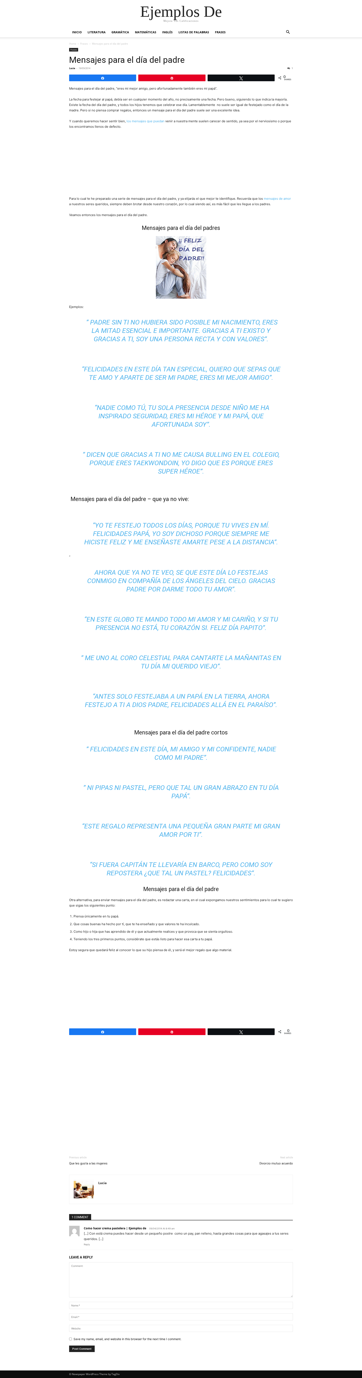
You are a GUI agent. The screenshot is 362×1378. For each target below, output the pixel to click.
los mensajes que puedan (145, 121)
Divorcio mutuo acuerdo (276, 1163)
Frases (220, 32)
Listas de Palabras (193, 32)
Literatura (97, 32)
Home (72, 43)
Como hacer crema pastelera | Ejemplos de (115, 1228)
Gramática (120, 32)
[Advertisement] (181, 164)
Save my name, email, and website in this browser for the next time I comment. (127, 1339)
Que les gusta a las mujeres (88, 1163)
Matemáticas (145, 32)
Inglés (167, 32)
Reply (87, 1244)
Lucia (72, 68)
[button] (288, 33)
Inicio (77, 32)
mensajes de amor (277, 199)
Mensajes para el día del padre (127, 60)
